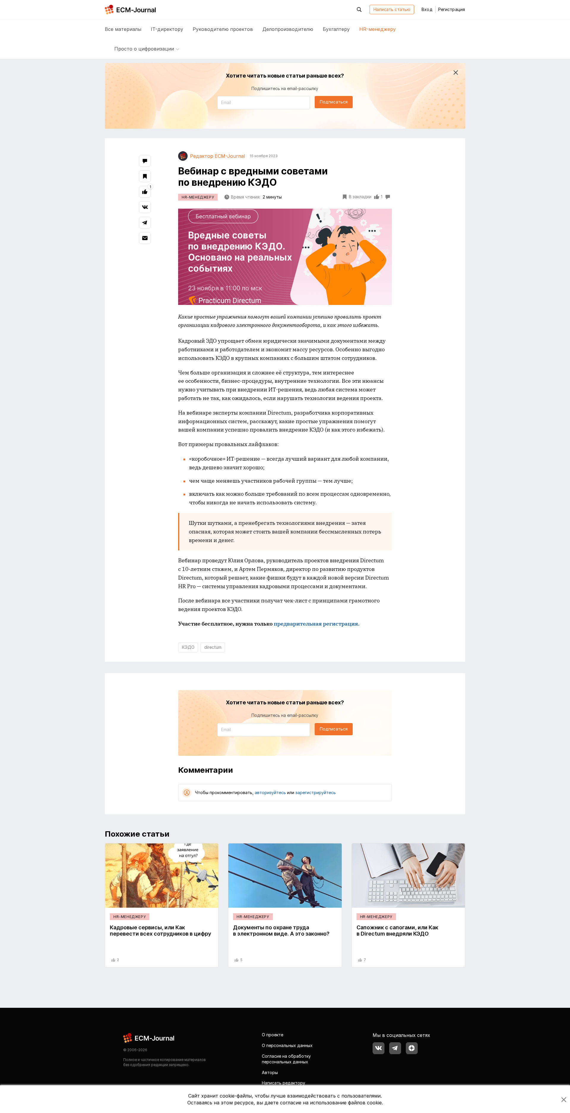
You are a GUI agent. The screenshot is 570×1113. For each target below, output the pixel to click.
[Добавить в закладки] (145, 176)
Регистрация (451, 9)
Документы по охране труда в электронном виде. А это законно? (281, 930)
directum (212, 647)
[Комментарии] (145, 161)
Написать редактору (283, 1082)
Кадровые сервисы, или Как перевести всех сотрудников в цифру (160, 930)
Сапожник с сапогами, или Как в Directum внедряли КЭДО (397, 930)
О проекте (272, 1034)
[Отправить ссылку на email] (145, 238)
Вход (427, 9)
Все (123, 29)
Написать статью (391, 9)
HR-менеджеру (377, 29)
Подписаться (334, 101)
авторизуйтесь (270, 792)
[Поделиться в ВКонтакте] (145, 207)
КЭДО (188, 647)
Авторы (270, 1072)
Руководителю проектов (223, 29)
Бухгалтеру (336, 29)
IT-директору (167, 29)
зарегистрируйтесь (315, 792)
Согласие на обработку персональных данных (286, 1059)
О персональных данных (287, 1045)
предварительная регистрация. (317, 623)
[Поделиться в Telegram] (145, 223)
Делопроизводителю (287, 29)
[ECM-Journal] (149, 1037)
